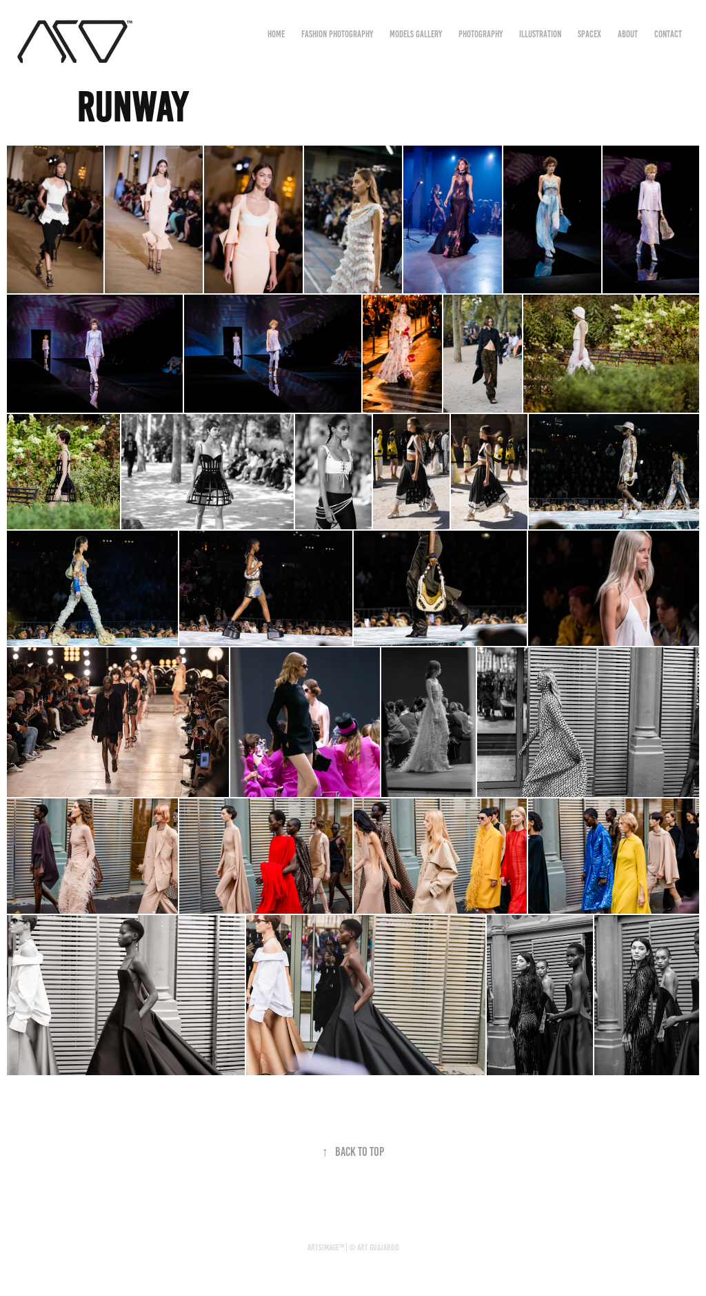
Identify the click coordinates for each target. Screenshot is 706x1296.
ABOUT (628, 34)
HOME (276, 34)
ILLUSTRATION (540, 34)
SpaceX (589, 34)
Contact (668, 34)
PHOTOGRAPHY (480, 34)
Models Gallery (416, 34)
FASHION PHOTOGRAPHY (337, 34)
